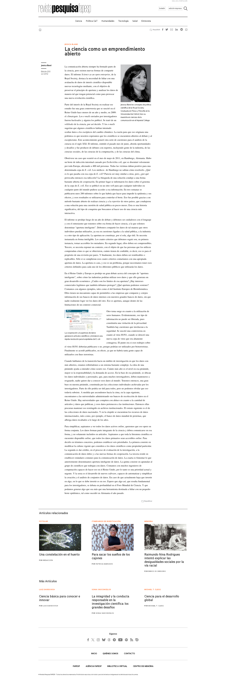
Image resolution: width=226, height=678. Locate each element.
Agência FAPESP (94, 666)
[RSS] (131, 640)
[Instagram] (98, 640)
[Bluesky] (103, 640)
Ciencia (78, 21)
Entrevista (146, 21)
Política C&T (92, 21)
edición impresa (175, 9)
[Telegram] (114, 640)
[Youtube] (120, 640)
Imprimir (40, 30)
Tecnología (123, 21)
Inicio (94, 654)
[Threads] (109, 640)
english (175, 1)
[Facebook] (89, 640)
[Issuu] (136, 640)
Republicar (148, 501)
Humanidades (107, 21)
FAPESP (76, 666)
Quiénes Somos (111, 654)
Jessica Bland (46, 65)
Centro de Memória (143, 666)
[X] (93, 640)
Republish (156, 30)
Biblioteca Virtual (117, 666)
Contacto (129, 654)
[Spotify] (126, 640)
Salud (134, 21)
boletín (162, 9)
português (183, 1)
